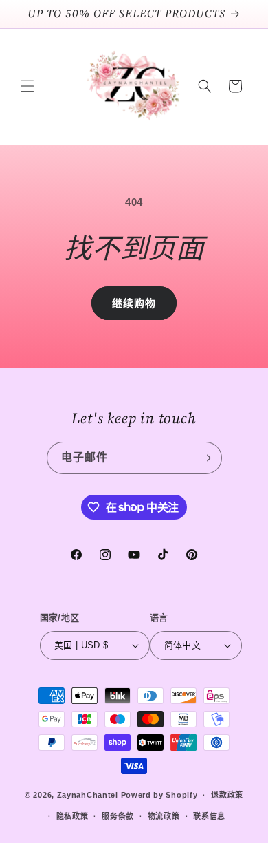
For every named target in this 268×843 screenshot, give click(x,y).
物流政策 (164, 816)
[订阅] (206, 458)
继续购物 (134, 303)
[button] (27, 86)
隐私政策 (72, 816)
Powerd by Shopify (159, 795)
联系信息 (209, 816)
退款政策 (227, 795)
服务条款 (118, 816)
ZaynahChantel (87, 795)
